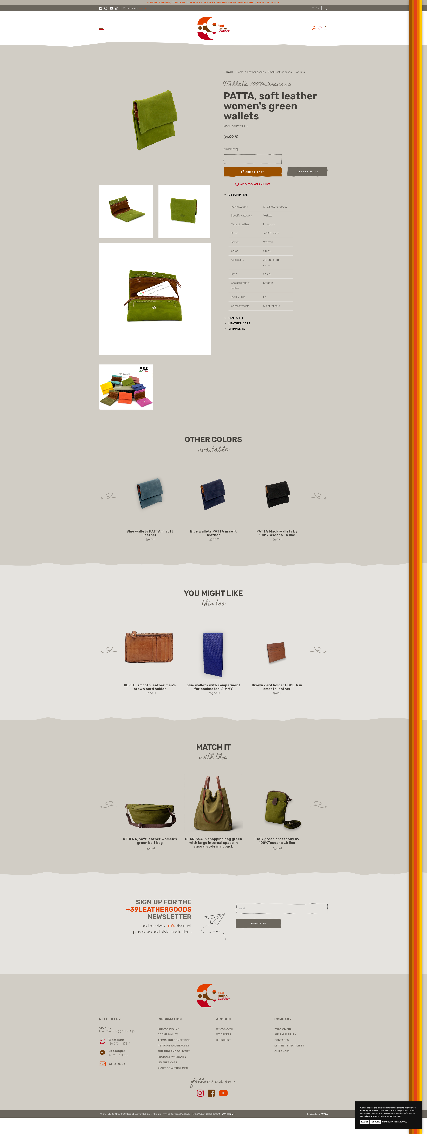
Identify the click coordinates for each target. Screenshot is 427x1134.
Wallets (300, 72)
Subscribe (258, 923)
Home (240, 72)
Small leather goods (280, 72)
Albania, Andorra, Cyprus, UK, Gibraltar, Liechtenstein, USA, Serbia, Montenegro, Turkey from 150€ (213, 2)
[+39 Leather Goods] (213, 28)
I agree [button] (364, 1122)
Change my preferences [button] (394, 1122)
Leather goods (255, 72)
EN (317, 8)
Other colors (307, 171)
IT (313, 8)
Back (229, 72)
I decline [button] (375, 1122)
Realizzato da (317, 1114)
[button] (236, 194)
